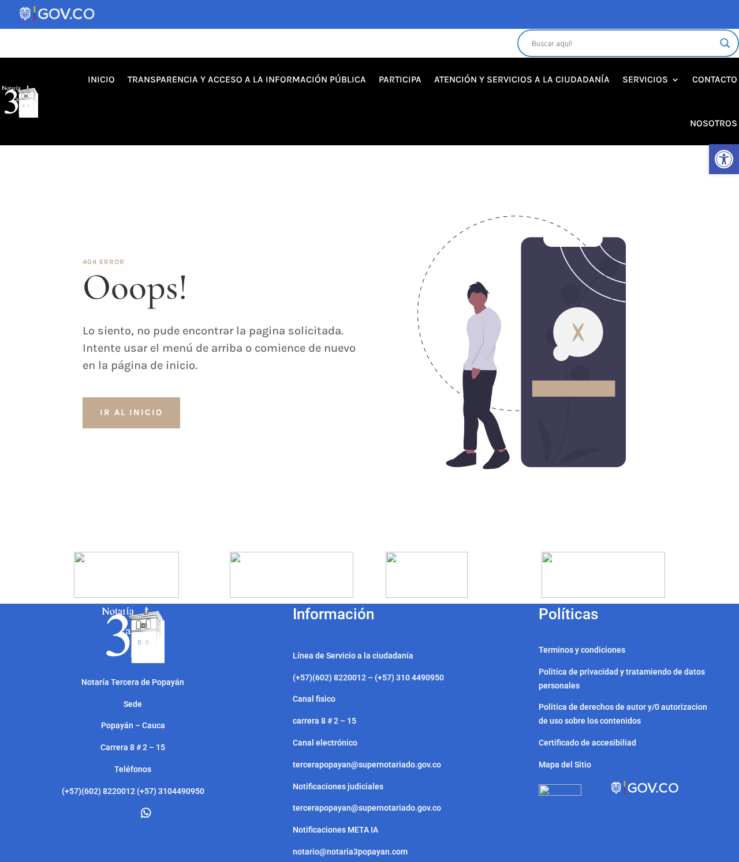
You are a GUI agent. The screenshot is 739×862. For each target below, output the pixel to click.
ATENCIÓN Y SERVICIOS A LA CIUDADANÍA (522, 79)
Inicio (101, 79)
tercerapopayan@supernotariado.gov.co (367, 807)
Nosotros (713, 123)
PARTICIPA (400, 79)
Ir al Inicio (131, 412)
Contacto (714, 79)
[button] (724, 159)
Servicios (645, 79)
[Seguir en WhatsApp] (146, 813)
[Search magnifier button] (725, 43)
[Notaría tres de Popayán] (133, 660)
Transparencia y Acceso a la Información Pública (247, 79)
